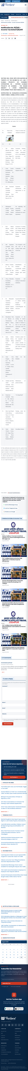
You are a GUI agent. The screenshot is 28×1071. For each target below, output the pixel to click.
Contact (16, 1052)
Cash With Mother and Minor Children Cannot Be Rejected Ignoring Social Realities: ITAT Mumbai (13, 826)
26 (10, 957)
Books (8, 1)
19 (10, 954)
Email (4, 708)
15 (21, 952)
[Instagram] (15, 1025)
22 (21, 954)
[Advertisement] (14, 61)
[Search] (26, 14)
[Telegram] (22, 1025)
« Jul (2, 962)
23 (25, 954)
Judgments (3, 1050)
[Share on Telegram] (15, 38)
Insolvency (17, 1037)
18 (6, 954)
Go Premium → (14, 777)
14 (17, 952)
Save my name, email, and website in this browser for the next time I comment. (15, 720)
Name (4, 702)
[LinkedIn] (12, 1025)
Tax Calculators (4, 1054)
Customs (3, 1035)
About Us (17, 1045)
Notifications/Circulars (13, 35)
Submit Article (18, 1047)
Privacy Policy (4, 1063)
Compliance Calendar (6, 1052)
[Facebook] (2, 1025)
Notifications (14, 20)
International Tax (4, 1039)
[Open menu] (25, 5)
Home (2, 14)
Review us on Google (10, 511)
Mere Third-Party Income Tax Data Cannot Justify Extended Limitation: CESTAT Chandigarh (12, 832)
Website (4, 714)
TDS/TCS (3, 1037)
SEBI (16, 1033)
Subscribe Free (6, 983)
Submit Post (17, 1)
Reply (3, 672)
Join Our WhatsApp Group (11, 504)
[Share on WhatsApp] (12, 38)
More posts (4, 811)
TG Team (5, 33)
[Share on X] (6, 38)
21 (17, 954)
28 (17, 957)
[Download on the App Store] (19, 1008)
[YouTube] (9, 1025)
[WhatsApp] (19, 1025)
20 (14, 954)
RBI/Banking (17, 1035)
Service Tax (18, 14)
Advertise (17, 1050)
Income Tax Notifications (14, 492)
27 (14, 957)
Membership (18, 1054)
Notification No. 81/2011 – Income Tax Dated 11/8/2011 (12, 29)
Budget (12, 14)
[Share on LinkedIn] (9, 38)
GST (2, 1033)
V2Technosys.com (5, 1061)
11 (6, 952)
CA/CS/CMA (17, 1039)
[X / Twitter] (5, 1025)
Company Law (18, 1031)
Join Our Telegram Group (11, 508)
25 (6, 957)
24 (3, 957)
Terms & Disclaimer (12, 1063)
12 (10, 952)
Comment (5, 686)
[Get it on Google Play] (9, 1008)
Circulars (3, 1047)
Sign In (23, 1)
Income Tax (6, 14)
